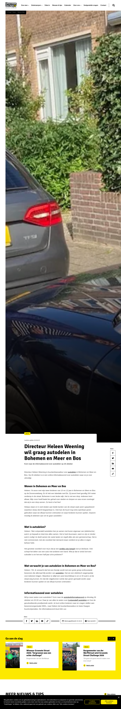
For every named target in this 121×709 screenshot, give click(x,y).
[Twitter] (113, 458)
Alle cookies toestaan (109, 702)
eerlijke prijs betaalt (67, 549)
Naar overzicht (91, 621)
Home (14, 12)
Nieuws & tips (21, 12)
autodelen (72, 472)
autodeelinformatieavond (74, 597)
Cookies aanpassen (92, 702)
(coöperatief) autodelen (77, 600)
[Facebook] (113, 453)
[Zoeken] (114, 5)
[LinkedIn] (113, 463)
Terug (9, 12)
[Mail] (113, 468)
